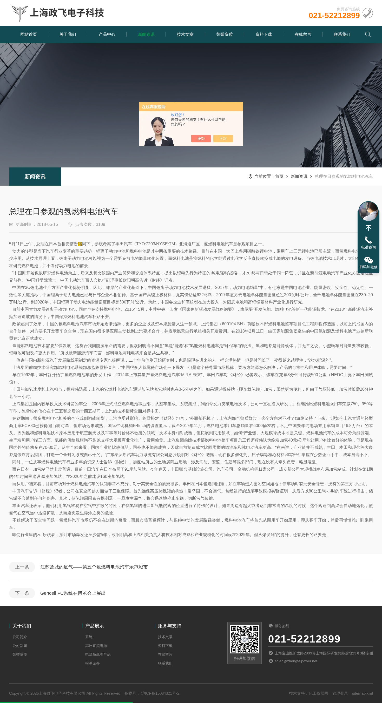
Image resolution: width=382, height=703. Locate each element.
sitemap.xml (362, 693)
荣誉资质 (224, 34)
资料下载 (263, 34)
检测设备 (92, 663)
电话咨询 (368, 247)
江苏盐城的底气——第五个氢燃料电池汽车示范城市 (94, 567)
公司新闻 (19, 646)
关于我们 (68, 34)
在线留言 (303, 34)
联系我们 (342, 34)
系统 (89, 637)
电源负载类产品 (98, 654)
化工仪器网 (318, 693)
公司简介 (19, 637)
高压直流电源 (96, 646)
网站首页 (28, 34)
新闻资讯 (146, 34)
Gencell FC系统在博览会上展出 (73, 593)
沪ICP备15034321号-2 (159, 693)
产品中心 (107, 34)
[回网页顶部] (368, 228)
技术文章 (185, 34)
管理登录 (340, 693)
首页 (279, 176)
